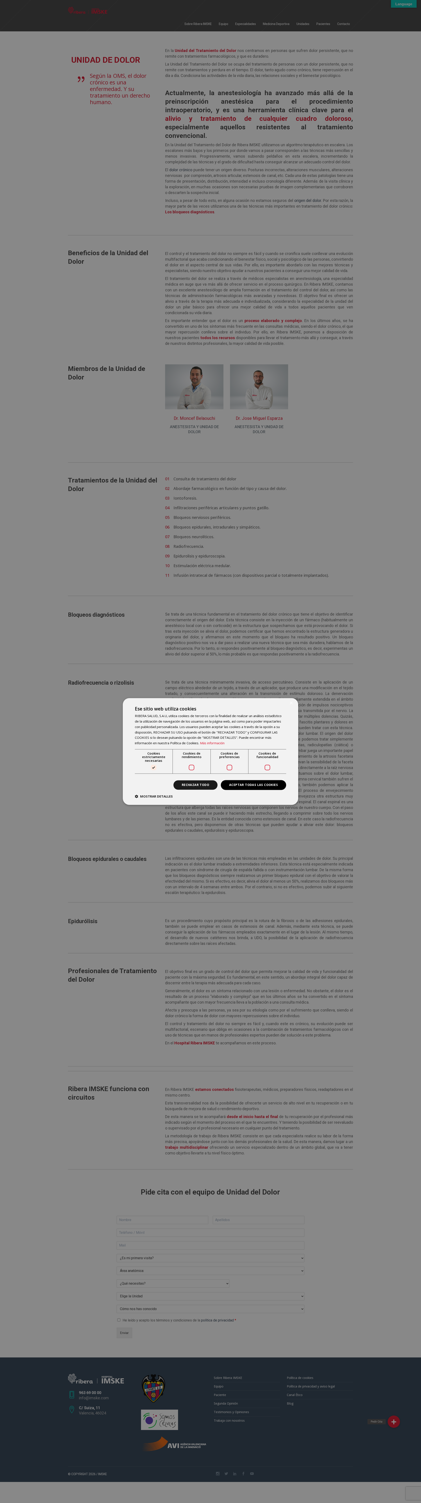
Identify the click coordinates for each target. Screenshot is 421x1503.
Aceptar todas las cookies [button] (253, 785)
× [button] (291, 703)
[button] (154, 796)
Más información (212, 743)
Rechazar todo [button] (195, 785)
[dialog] (210, 751)
